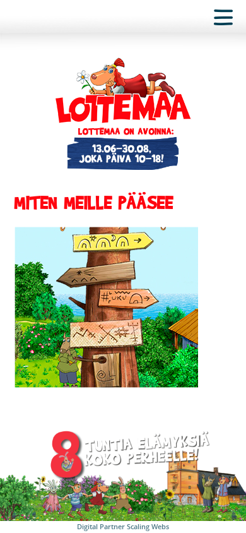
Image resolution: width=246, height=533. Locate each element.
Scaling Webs (148, 526)
